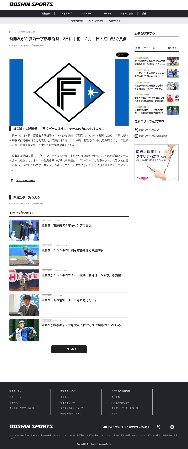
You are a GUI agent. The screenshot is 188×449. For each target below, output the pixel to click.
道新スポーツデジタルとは (21, 408)
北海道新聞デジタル (120, 402)
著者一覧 (13, 402)
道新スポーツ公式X (149, 129)
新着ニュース (15, 397)
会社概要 (115, 397)
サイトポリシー (67, 402)
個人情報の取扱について (71, 408)
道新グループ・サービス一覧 (124, 408)
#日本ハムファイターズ (20, 46)
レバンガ (107, 13)
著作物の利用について (70, 413)
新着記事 (46, 13)
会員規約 (64, 397)
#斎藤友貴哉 (38, 46)
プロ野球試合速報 (75, 21)
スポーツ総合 (126, 13)
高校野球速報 (114, 21)
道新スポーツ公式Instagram (153, 136)
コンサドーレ (87, 13)
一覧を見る (171, 48)
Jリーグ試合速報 (96, 21)
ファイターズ (65, 13)
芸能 (144, 13)
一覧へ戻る (71, 349)
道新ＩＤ (115, 413)
